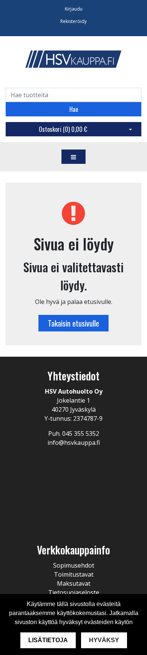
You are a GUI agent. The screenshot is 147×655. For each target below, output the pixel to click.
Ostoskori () (63, 129)
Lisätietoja (48, 640)
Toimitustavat (73, 574)
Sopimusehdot (73, 565)
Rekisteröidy (73, 21)
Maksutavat (73, 583)
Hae (73, 109)
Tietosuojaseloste (73, 592)
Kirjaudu (74, 9)
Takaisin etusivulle (73, 323)
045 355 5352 (80, 433)
